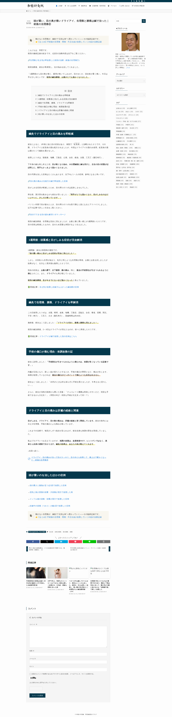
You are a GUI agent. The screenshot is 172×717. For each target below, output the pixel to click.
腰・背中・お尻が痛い (125, 171)
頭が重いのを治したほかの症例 (51, 114)
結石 (119, 161)
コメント (33, 624)
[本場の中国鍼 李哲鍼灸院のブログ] (36, 6)
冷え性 (51, 532)
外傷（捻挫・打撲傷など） (126, 134)
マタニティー (122, 118)
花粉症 (133, 174)
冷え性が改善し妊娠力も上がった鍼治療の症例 (59, 287)
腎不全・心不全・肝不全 (125, 167)
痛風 (138, 147)
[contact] (142, 1)
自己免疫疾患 (122, 174)
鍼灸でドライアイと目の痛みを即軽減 (54, 95)
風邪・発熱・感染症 (124, 184)
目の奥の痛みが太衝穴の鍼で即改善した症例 (49, 181)
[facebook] (131, 1)
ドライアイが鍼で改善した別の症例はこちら (58, 336)
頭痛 (71, 532)
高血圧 (133, 187)
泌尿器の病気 (122, 144)
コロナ (138, 111)
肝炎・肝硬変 (122, 164)
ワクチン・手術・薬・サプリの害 (128, 121)
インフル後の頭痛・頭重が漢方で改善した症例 (49, 499)
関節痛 (119, 180)
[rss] (139, 1)
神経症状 (132, 154)
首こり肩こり (122, 187)
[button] (33, 541)
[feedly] (136, 1)
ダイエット (133, 115)
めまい (129, 111)
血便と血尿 (121, 177)
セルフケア (121, 115)
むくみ (119, 111)
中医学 (130, 124)
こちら (128, 67)
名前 (31, 651)
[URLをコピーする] (103, 541)
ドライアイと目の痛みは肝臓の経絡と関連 (56, 110)
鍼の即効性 (134, 177)
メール (32, 658)
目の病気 (65, 532)
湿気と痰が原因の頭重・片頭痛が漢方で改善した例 (51, 492)
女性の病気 (58, 532)
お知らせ (120, 108)
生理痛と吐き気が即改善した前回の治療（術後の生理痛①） (55, 60)
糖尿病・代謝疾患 (134, 157)
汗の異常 (131, 141)
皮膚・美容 (121, 151)
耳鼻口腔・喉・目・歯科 (133, 161)
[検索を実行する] (144, 21)
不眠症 (119, 124)
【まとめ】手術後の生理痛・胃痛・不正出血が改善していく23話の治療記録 (70, 42)
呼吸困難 (120, 131)
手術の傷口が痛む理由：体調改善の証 (54, 107)
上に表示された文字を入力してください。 (43, 682)
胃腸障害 (134, 164)
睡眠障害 (121, 154)
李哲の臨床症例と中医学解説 (37, 532)
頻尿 (137, 180)
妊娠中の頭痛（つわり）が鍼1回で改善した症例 (50, 506)
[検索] (144, 1)
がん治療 (131, 108)
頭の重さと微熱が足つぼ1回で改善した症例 (48, 485)
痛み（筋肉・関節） (124, 147)
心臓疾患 (120, 141)
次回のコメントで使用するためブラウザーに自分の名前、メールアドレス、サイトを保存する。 (63, 674)
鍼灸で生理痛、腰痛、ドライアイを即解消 (56, 103)
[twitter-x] (134, 1)
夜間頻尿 (120, 138)
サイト (31, 666)
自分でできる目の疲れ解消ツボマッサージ (48, 215)
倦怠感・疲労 (122, 128)
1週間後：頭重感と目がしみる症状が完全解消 (57, 99)
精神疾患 (120, 157)
